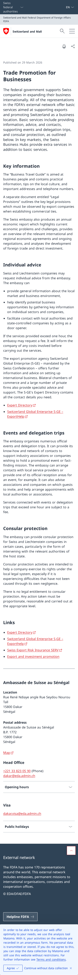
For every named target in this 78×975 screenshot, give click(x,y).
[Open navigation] (72, 31)
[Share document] (72, 46)
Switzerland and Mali (27, 31)
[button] (71, 850)
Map (6, 752)
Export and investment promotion (33, 656)
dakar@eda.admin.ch (19, 776)
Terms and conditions (51, 959)
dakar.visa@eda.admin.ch (22, 813)
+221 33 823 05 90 (17, 771)
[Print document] (64, 46)
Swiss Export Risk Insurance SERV (33, 650)
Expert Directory (19, 405)
